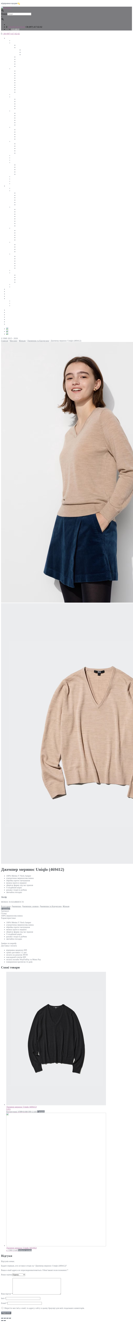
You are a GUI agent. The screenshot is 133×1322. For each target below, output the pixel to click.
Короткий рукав (24, 122)
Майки (20, 108)
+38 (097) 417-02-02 (16, 27)
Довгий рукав (23, 139)
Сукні (14, 127)
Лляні (19, 120)
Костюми (21, 73)
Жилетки (21, 59)
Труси (19, 282)
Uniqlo (14, 301)
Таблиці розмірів (13, 298)
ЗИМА (25, 52)
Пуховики (21, 66)
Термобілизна (23, 165)
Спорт (14, 176)
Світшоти (21, 76)
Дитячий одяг (12, 291)
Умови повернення (14, 315)
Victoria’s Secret (18, 305)
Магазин (13, 341)
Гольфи (20, 85)
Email (4, 1303)
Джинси (20, 148)
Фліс (19, 92)
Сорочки (15, 111)
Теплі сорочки (23, 233)
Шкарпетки (22, 174)
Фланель (20, 125)
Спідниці (15, 155)
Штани (14, 141)
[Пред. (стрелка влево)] (2, 1320)
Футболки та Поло (19, 242)
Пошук (4, 14)
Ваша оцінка (6, 1275)
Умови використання (15, 322)
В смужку (21, 104)
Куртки (20, 47)
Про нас (9, 310)
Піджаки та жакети (25, 57)
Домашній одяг (18, 160)
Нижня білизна (18, 162)
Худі (19, 80)
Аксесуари (11, 289)
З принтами (22, 106)
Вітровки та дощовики (27, 61)
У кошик (41, 1111)
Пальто (20, 64)
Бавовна (20, 115)
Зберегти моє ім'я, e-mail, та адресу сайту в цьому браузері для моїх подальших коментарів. (44, 1308)
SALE (9, 294)
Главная (4, 341)
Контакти (10, 317)
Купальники (22, 169)
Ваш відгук (7, 1294)
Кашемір (20, 90)
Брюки (20, 151)
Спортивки (22, 261)
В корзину (5, 909)
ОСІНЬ (25, 54)
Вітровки (21, 200)
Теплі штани (22, 146)
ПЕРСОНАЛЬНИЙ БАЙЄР (18, 296)
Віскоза (20, 118)
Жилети (20, 198)
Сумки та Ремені (18, 179)
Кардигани (21, 83)
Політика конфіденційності (18, 319)
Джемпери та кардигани (22, 207)
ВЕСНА (25, 50)
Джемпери (21, 78)
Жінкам (9, 38)
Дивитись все (17, 40)
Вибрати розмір (25, 1250)
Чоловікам (10, 186)
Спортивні (21, 153)
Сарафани (21, 134)
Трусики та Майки (25, 172)
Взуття (14, 183)
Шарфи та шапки (19, 181)
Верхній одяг (17, 43)
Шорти (14, 158)
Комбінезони (22, 132)
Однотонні (21, 101)
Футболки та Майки (20, 97)
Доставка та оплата (14, 312)
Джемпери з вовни (25, 87)
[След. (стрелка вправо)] (5, 1320)
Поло (19, 251)
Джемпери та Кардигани (22, 69)
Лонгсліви (16, 94)
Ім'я (3, 1298)
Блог (8, 324)
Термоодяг (21, 277)
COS (13, 303)
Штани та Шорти (19, 254)
